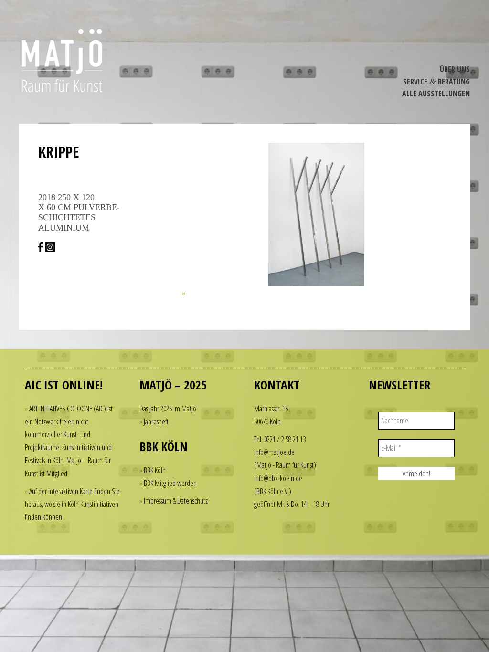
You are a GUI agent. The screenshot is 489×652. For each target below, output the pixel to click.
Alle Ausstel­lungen (436, 93)
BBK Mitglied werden (170, 483)
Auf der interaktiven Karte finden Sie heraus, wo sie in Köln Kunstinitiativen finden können (72, 504)
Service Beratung (436, 81)
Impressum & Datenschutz (176, 500)
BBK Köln (155, 470)
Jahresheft (156, 421)
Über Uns (455, 69)
